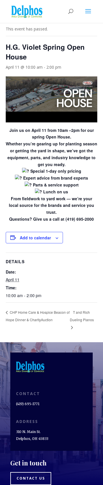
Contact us (31, 478)
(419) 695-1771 (27, 404)
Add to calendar (35, 237)
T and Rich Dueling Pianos (82, 316)
